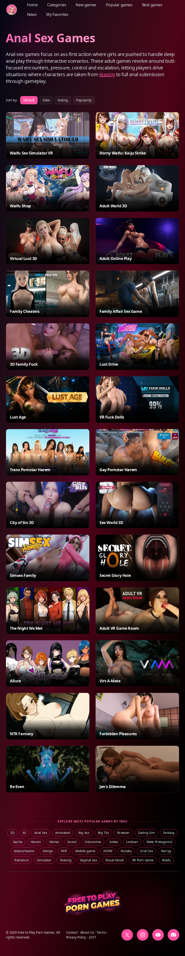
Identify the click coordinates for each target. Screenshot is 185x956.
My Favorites (57, 14)
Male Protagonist (159, 841)
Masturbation (24, 851)
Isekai (113, 841)
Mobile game (85, 851)
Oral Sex (146, 851)
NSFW (107, 851)
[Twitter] (127, 935)
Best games (152, 4)
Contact (72, 932)
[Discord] (173, 935)
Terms (101, 932)
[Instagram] (142, 935)
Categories (56, 4)
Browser (123, 832)
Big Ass (83, 832)
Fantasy (169, 832)
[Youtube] (158, 935)
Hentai (54, 841)
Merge (48, 851)
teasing (107, 74)
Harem (36, 841)
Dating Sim (146, 832)
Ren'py (166, 851)
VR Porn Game (143, 860)
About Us (87, 932)
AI (24, 832)
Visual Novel (114, 860)
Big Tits (103, 832)
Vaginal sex (88, 860)
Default (28, 100)
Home (32, 4)
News (32, 14)
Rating (63, 100)
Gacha (17, 841)
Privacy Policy (76, 937)
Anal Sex (40, 832)
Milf (64, 851)
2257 (92, 937)
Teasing (66, 860)
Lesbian (132, 841)
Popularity (84, 100)
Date (46, 100)
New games (86, 4)
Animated (62, 832)
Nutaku (126, 851)
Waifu (166, 860)
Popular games (119, 4)
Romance (21, 860)
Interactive (93, 841)
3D (12, 832)
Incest (72, 841)
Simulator (44, 860)
